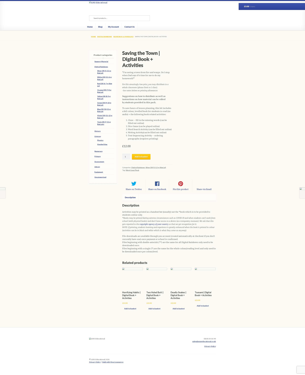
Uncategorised (100, 177)
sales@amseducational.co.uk (204, 342)
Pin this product (180, 189)
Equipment (98, 172)
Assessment (99, 162)
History (97, 131)
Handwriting (102, 144)
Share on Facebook (157, 189)
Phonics (100, 140)
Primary (97, 156)
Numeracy (98, 151)
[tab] (130, 197)
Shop (100, 27)
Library (97, 167)
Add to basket (141, 156)
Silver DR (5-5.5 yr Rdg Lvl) (123, 36)
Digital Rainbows (104, 36)
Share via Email (204, 189)
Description (130, 197)
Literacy (97, 136)
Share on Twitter (134, 189)
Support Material (101, 61)
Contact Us (129, 27)
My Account (113, 27)
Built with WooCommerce (112, 362)
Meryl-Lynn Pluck (132, 170)
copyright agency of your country (154, 224)
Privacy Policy (210, 346)
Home (90, 27)
